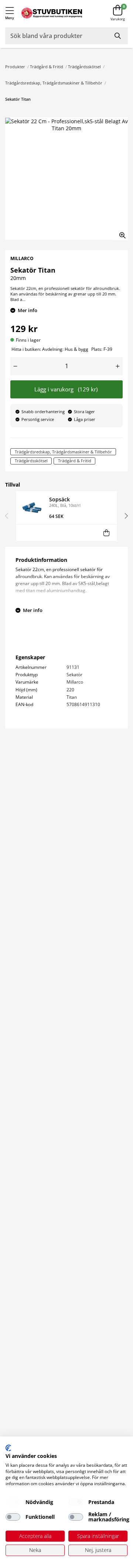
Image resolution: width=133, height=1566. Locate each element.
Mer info (27, 310)
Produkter (15, 66)
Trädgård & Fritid (46, 66)
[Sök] (118, 35)
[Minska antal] (15, 366)
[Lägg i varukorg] (106, 533)
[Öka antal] (118, 366)
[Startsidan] (51, 13)
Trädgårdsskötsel (84, 66)
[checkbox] (13, 1502)
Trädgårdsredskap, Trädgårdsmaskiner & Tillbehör (53, 83)
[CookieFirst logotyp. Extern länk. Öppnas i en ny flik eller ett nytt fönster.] (8, 1448)
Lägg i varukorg (66, 389)
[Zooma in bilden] (120, 232)
